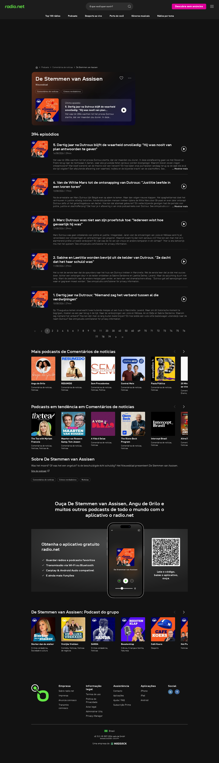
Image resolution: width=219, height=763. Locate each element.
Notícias (85, 480)
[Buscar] (129, 6)
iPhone (144, 691)
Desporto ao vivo (93, 16)
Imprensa (63, 696)
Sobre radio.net (66, 691)
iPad (143, 696)
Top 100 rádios (52, 16)
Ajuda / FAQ (119, 700)
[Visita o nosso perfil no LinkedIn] (170, 692)
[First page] (35, 331)
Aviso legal (91, 707)
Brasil (111, 731)
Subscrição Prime (122, 705)
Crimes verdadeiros (72, 92)
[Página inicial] (36, 67)
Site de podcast (38, 471)
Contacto (117, 691)
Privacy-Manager (94, 716)
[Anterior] (174, 350)
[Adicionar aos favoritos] (121, 77)
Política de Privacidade (91, 700)
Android (144, 700)
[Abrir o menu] (212, 6)
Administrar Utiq (94, 711)
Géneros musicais (140, 16)
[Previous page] (41, 331)
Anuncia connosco (67, 700)
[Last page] (122, 337)
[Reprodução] (123, 110)
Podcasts (72, 16)
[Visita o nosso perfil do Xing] (177, 692)
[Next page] (115, 337)
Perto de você (117, 16)
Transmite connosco (64, 706)
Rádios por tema (165, 16)
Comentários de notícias (47, 92)
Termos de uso (93, 694)
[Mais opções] (129, 78)
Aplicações (118, 696)
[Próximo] (184, 350)
